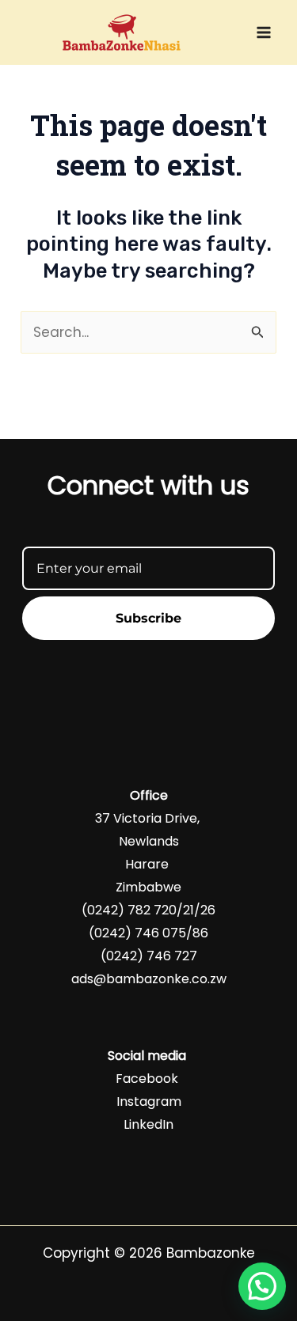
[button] (262, 1286)
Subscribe (148, 618)
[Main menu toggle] (263, 32)
